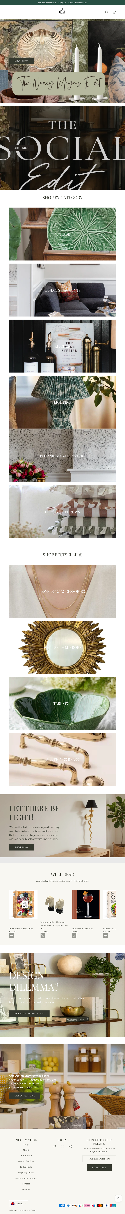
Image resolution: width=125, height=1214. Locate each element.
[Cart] (114, 12)
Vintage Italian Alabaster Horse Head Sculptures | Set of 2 (54, 925)
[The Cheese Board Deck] (23, 904)
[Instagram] (62, 1146)
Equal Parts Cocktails (82, 928)
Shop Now (21, 148)
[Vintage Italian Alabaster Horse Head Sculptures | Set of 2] (55, 904)
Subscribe (99, 1167)
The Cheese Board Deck (21, 928)
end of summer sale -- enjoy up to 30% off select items (62, 3)
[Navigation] (10, 12)
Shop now (21, 847)
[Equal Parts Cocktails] (86, 904)
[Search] (106, 12)
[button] (12, 913)
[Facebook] (54, 1146)
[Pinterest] (70, 1146)
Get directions (24, 1095)
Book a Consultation (29, 1013)
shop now (21, 60)
